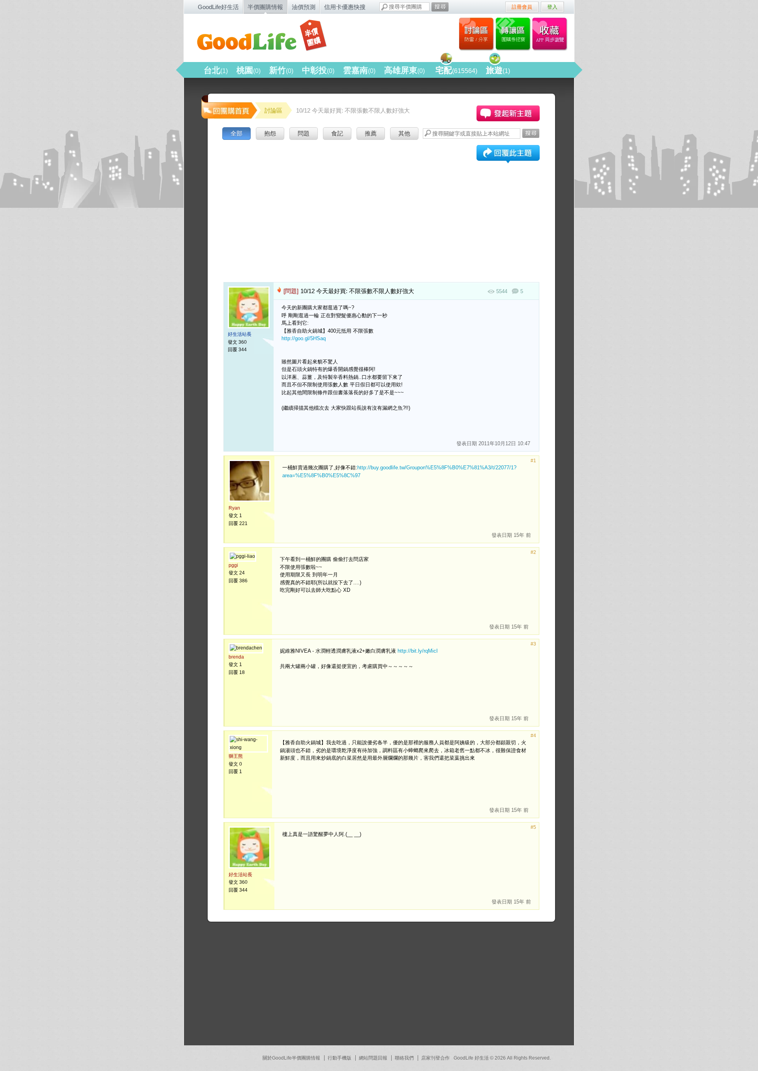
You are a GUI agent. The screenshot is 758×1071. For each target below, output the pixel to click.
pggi (233, 565)
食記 (337, 133)
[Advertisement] (381, 201)
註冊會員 (522, 7)
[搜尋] (440, 6)
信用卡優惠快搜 (345, 7)
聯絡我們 (404, 1058)
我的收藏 (551, 33)
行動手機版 (339, 1058)
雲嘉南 (359, 70)
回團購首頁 (228, 106)
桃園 (248, 70)
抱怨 (270, 133)
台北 (216, 70)
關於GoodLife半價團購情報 (291, 1058)
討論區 (476, 33)
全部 (236, 133)
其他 (404, 133)
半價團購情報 (265, 7)
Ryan (234, 508)
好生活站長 (239, 334)
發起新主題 (508, 113)
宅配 (456, 70)
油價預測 (303, 7)
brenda (236, 657)
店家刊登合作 (435, 1058)
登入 (552, 7)
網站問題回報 (373, 1058)
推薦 (371, 133)
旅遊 (498, 70)
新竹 (281, 70)
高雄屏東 (404, 70)
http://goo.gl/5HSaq (303, 338)
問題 (304, 133)
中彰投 (318, 70)
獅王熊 (236, 756)
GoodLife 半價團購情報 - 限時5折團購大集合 (269, 36)
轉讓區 (514, 33)
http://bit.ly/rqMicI (418, 651)
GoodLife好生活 (218, 7)
